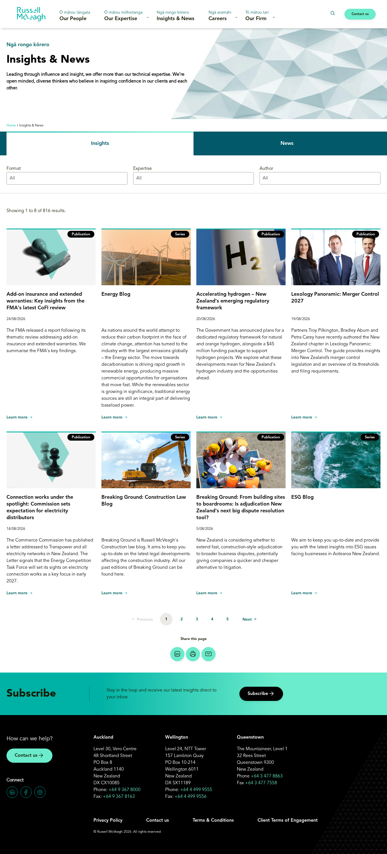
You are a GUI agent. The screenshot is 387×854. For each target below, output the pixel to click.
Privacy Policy (107, 820)
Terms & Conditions (213, 820)
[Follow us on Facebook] (26, 792)
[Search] (332, 13)
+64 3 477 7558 (261, 783)
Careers (220, 15)
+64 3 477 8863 (267, 776)
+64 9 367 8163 (119, 796)
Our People (74, 15)
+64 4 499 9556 (191, 796)
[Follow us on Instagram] (40, 792)
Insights (100, 143)
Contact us (360, 14)
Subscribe (258, 694)
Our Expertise (123, 15)
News (287, 143)
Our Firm (257, 15)
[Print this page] (193, 654)
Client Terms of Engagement (288, 820)
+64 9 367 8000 (125, 790)
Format (14, 168)
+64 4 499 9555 (196, 790)
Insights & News (175, 15)
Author (266, 168)
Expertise (142, 168)
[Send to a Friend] (208, 654)
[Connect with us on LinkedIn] (12, 792)
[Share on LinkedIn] (177, 654)
